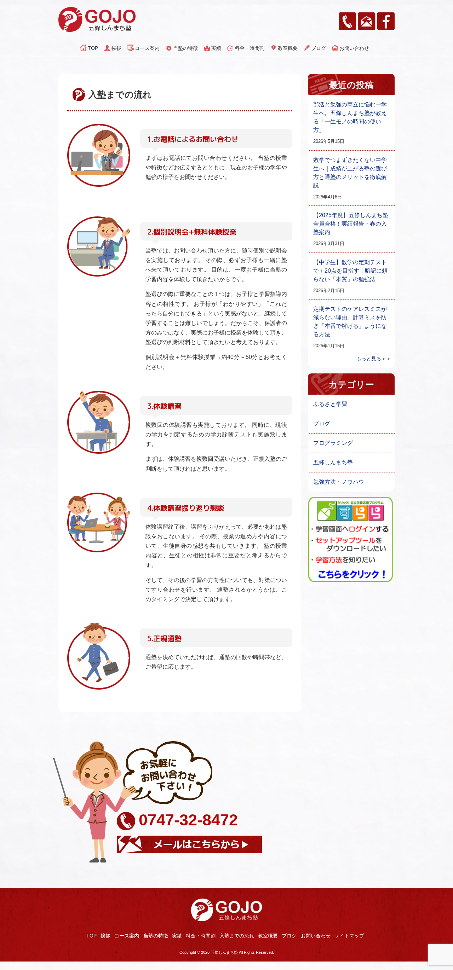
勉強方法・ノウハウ (338, 482)
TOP (93, 48)
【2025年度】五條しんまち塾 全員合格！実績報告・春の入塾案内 (350, 223)
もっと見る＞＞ (373, 358)
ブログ (318, 48)
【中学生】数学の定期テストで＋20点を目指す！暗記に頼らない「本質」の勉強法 (350, 270)
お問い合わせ (354, 48)
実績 (216, 48)
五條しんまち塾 (333, 462)
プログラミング (333, 443)
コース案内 (147, 48)
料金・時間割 (249, 48)
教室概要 (288, 48)
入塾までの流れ (236, 936)
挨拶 (116, 48)
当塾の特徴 (185, 48)
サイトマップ (349, 936)
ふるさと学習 (330, 404)
